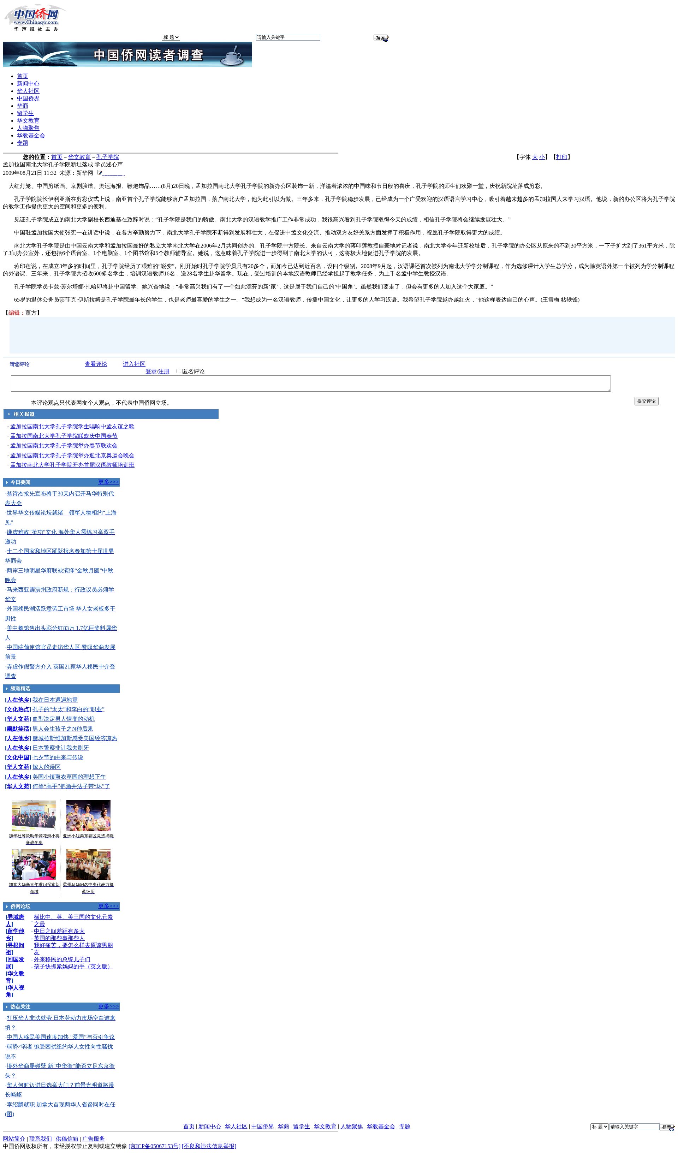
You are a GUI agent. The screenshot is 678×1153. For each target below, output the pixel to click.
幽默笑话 (18, 729)
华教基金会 (31, 135)
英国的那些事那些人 (59, 938)
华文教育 (28, 121)
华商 (22, 106)
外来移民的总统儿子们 (62, 959)
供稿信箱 (67, 1139)
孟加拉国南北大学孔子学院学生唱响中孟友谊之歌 (72, 426)
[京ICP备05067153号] (154, 1146)
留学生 (25, 113)
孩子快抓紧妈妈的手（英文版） (73, 966)
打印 (561, 157)
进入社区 (134, 364)
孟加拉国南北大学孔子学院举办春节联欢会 (64, 445)
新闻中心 (28, 84)
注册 (164, 371)
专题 (22, 143)
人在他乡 (18, 700)
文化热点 (18, 709)
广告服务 (93, 1139)
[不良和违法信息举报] (209, 1146)
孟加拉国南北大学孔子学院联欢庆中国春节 (64, 436)
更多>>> (108, 482)
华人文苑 (18, 719)
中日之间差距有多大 (59, 931)
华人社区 (28, 91)
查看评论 (96, 364)
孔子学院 (107, 157)
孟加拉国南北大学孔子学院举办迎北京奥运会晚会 (72, 455)
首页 (22, 76)
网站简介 (14, 1139)
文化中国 (18, 757)
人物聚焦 (28, 128)
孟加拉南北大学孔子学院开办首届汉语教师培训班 (72, 465)
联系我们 (40, 1139)
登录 (151, 371)
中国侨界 (28, 98)
